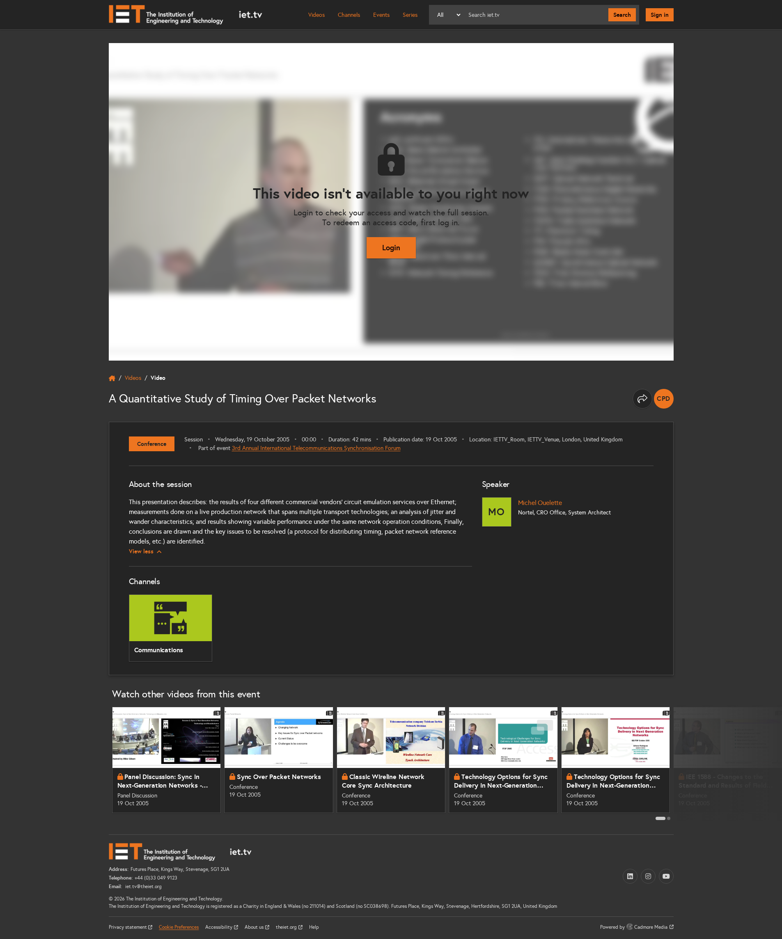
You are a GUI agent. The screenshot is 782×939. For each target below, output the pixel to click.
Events (381, 14)
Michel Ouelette (540, 503)
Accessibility (219, 927)
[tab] (660, 818)
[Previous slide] (100, 763)
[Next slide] (683, 763)
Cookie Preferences (179, 927)
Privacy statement (128, 927)
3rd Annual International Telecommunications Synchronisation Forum (316, 448)
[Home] (185, 15)
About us (255, 927)
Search (622, 14)
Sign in (660, 14)
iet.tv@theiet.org (143, 886)
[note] (664, 399)
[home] (112, 378)
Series (410, 14)
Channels (349, 14)
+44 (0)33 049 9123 (156, 878)
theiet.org (287, 927)
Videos (316, 14)
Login (391, 247)
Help (314, 927)
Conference (151, 444)
